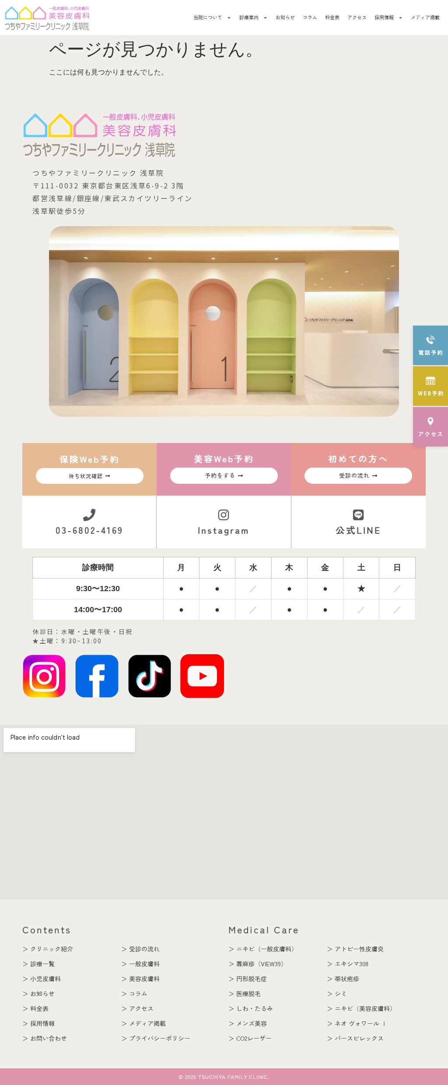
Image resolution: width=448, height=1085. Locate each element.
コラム (310, 17)
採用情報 (384, 17)
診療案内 (249, 17)
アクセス (357, 17)
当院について (207, 17)
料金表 (332, 17)
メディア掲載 (425, 17)
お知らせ (285, 17)
